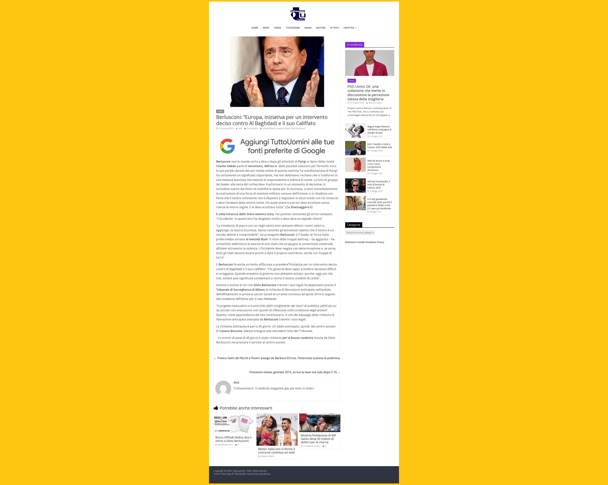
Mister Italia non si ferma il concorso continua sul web (276, 450)
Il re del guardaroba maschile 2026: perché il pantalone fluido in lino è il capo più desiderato (379, 204)
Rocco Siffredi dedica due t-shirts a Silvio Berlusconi (233, 439)
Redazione (350, 242)
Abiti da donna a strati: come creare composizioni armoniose (378, 165)
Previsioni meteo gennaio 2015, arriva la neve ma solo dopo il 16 (294, 372)
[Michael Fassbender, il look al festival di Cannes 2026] (355, 180)
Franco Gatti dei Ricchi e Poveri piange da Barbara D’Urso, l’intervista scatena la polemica (277, 358)
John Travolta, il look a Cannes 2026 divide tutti (379, 146)
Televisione (293, 27)
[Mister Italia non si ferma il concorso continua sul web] (277, 415)
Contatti (361, 242)
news (279, 128)
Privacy (380, 242)
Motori (320, 27)
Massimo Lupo (375, 102)
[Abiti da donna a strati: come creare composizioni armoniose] (355, 159)
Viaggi (277, 27)
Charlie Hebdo (269, 128)
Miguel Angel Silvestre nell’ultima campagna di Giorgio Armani (379, 129)
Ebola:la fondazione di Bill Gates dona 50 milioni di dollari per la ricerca (318, 438)
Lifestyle (349, 27)
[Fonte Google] (277, 146)
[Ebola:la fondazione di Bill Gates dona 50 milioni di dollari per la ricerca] (319, 415)
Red (241, 128)
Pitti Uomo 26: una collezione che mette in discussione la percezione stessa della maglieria (368, 92)
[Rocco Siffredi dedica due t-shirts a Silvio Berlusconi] (234, 415)
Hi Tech (334, 27)
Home (254, 27)
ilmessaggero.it (301, 207)
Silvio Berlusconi (298, 128)
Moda (308, 27)
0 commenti (252, 128)
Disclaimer (370, 242)
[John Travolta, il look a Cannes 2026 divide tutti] (355, 142)
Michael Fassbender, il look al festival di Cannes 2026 (378, 184)
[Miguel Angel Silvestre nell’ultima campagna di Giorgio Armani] (355, 125)
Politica (286, 128)
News (266, 27)
